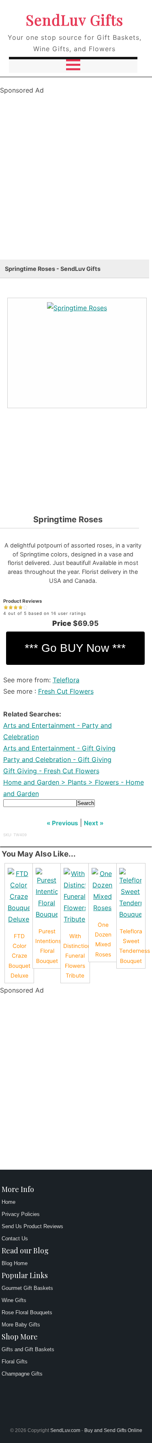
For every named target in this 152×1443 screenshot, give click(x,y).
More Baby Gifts (21, 1325)
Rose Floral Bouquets (27, 1312)
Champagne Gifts (22, 1374)
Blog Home (15, 1263)
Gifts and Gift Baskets (28, 1349)
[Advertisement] (76, 183)
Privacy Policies (21, 1214)
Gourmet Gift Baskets (27, 1288)
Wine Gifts (14, 1300)
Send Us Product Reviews (32, 1226)
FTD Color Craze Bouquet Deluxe (19, 956)
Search (85, 803)
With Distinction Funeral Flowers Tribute (77, 956)
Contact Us (15, 1238)
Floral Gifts (15, 1362)
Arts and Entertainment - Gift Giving (59, 748)
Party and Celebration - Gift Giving (57, 759)
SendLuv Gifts (74, 19)
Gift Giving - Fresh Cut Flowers (51, 771)
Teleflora (66, 680)
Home (8, 1202)
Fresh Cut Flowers (66, 691)
